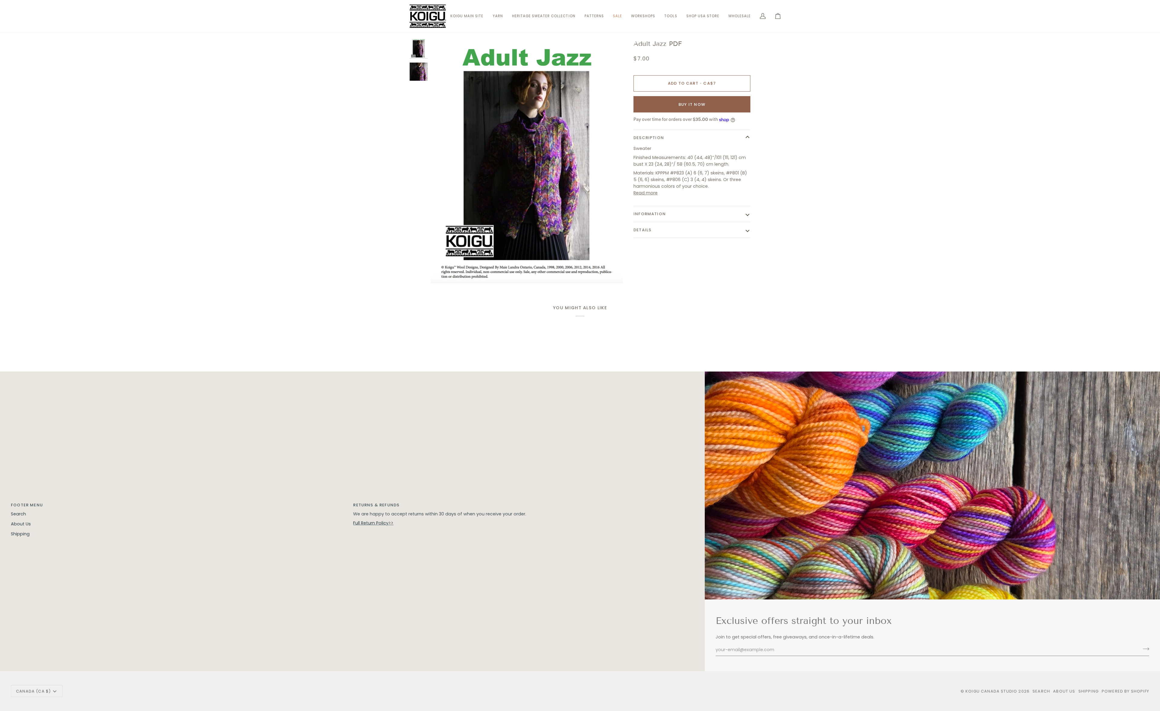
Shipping (20, 534)
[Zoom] (527, 161)
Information (649, 214)
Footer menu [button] (27, 505)
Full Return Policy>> (373, 523)
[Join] (1144, 649)
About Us (21, 524)
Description (648, 138)
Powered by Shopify (1125, 691)
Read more (645, 193)
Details (642, 230)
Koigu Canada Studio (991, 691)
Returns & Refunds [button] (376, 505)
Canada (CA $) (33, 691)
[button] (497, 16)
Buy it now (691, 104)
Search (18, 514)
